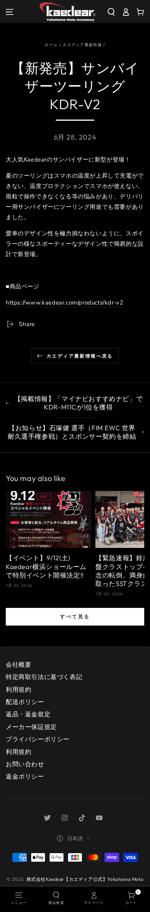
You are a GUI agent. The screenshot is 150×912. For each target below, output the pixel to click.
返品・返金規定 (28, 714)
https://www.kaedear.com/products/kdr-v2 (64, 302)
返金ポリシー (25, 776)
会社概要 (18, 665)
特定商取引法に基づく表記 (44, 677)
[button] (114, 11)
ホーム (51, 45)
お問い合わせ (25, 764)
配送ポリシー (25, 702)
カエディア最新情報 (82, 45)
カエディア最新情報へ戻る (80, 356)
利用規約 (18, 690)
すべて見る (75, 616)
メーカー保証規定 (31, 727)
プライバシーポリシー (38, 739)
